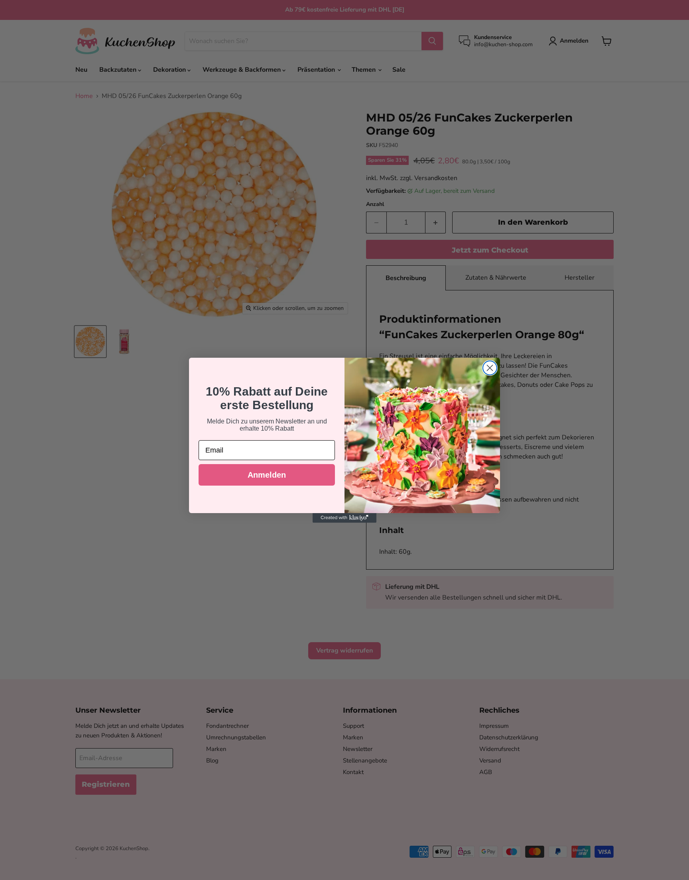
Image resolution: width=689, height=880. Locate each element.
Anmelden (267, 474)
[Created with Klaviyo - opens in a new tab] (344, 518)
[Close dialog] (490, 368)
